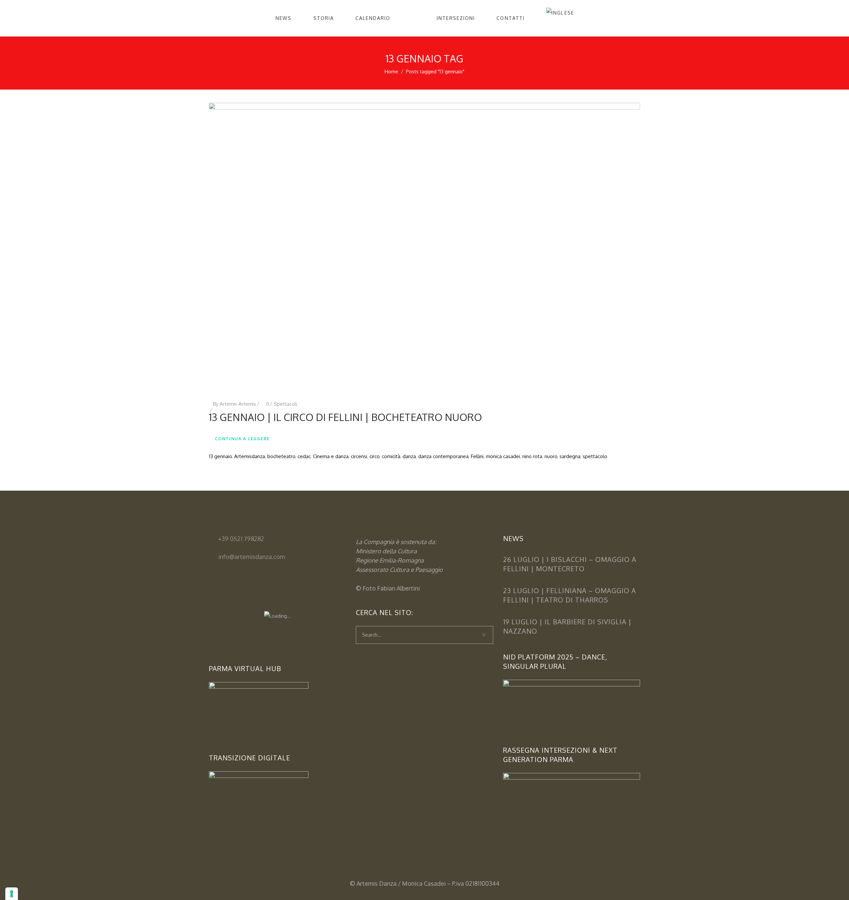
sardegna (569, 456)
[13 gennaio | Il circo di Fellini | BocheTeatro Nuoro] (424, 246)
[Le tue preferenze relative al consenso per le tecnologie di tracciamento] (11, 893)
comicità (391, 456)
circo (374, 456)
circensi (359, 456)
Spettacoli (285, 404)
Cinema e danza (331, 456)
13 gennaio (220, 456)
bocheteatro (281, 456)
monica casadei (503, 456)
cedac (304, 456)
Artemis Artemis (238, 404)
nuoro (551, 456)
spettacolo (595, 456)
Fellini (477, 456)
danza (409, 456)
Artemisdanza (249, 456)
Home (391, 71)
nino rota (532, 456)
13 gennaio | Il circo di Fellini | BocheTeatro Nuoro (345, 417)
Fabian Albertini (398, 588)
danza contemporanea (443, 456)
